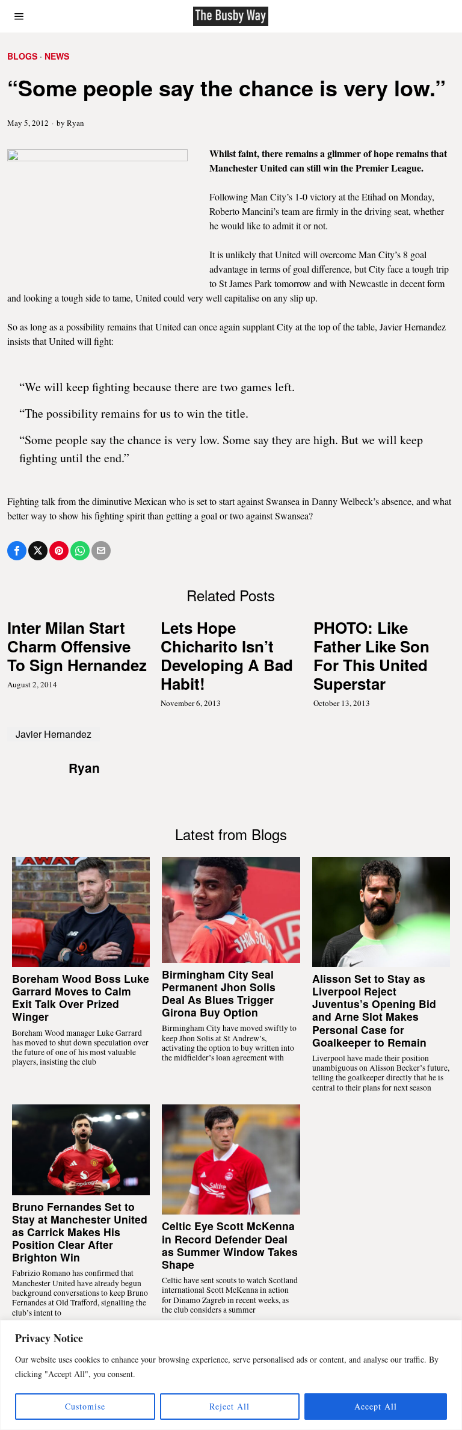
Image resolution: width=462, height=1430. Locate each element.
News (57, 56)
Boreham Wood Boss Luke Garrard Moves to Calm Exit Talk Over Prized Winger (80, 997)
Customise (85, 1406)
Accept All (375, 1406)
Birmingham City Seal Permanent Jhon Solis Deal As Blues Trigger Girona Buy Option (219, 993)
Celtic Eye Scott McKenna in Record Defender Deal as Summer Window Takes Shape (230, 1244)
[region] (231, 1375)
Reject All (229, 1406)
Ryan (75, 122)
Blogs (22, 56)
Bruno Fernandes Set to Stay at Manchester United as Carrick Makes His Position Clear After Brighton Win (79, 1232)
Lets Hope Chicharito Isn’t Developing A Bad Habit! (227, 655)
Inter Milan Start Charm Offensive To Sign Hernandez (77, 646)
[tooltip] (16, 550)
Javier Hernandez (53, 734)
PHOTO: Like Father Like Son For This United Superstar (371, 655)
